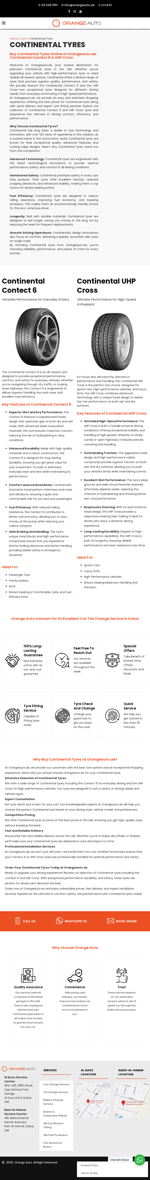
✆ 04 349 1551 (48, 5)
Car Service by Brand (52, 1145)
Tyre (24, 39)
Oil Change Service (55, 1092)
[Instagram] (74, 11)
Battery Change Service (53, 1102)
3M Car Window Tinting (53, 1125)
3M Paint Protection (55, 1135)
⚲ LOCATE (105, 5)
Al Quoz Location (88, 1072)
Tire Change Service (56, 1084)
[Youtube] (80, 11)
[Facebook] (69, 11)
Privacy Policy (89, 1165)
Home (14, 39)
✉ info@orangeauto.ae (78, 5)
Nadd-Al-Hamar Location (130, 1072)
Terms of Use (89, 1173)
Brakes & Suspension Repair (55, 1113)
